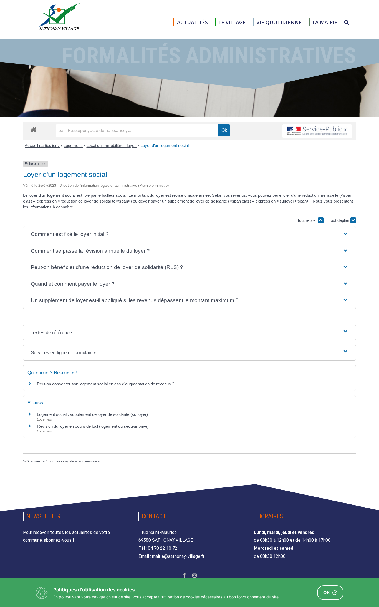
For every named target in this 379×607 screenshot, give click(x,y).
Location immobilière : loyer (111, 145)
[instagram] (194, 575)
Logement (73, 145)
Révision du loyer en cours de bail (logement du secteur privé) (93, 426)
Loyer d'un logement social (164, 145)
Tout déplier (339, 220)
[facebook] (184, 575)
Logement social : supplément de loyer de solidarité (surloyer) (92, 414)
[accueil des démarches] (33, 129)
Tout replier (307, 220)
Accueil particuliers (42, 145)
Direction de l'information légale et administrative (63, 461)
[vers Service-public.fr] (317, 131)
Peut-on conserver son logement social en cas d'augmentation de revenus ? (105, 384)
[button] (346, 22)
